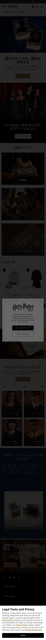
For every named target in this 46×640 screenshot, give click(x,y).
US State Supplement (33, 630)
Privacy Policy (21, 625)
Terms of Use (7, 620)
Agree (23, 635)
